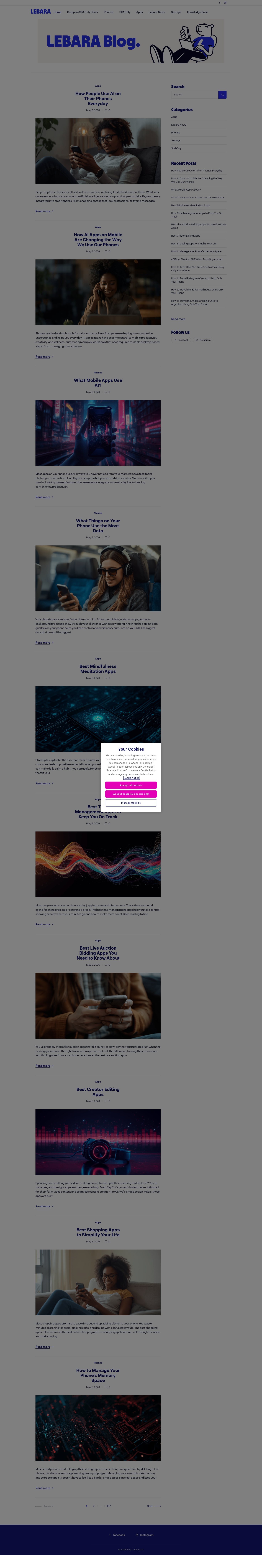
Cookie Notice (131, 777)
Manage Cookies (131, 802)
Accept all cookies (131, 785)
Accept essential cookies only (131, 794)
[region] (131, 777)
